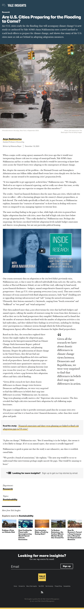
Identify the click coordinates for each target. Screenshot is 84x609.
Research (6, 12)
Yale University (49, 586)
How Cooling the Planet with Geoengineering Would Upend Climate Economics (25, 535)
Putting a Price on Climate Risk (8, 531)
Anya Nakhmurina (12, 138)
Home (15, 586)
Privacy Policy (58, 586)
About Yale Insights (31, 586)
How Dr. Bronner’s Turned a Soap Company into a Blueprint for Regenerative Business (75, 535)
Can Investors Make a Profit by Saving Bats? (41, 532)
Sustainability (10, 499)
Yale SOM (41, 586)
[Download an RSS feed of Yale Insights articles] (42, 592)
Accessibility (67, 586)
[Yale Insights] (17, 5)
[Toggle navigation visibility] (4, 5)
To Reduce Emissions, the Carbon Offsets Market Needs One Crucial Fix (57, 534)
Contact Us (22, 586)
